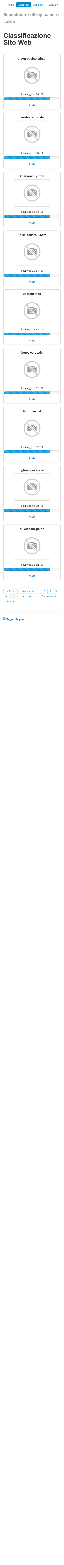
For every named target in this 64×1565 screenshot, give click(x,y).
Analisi (32, 105)
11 (36, 596)
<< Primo (10, 591)
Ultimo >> (10, 601)
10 (29, 596)
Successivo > (49, 596)
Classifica (23, 4)
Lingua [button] (52, 4)
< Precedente (27, 591)
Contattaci (38, 4)
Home (11, 4)
